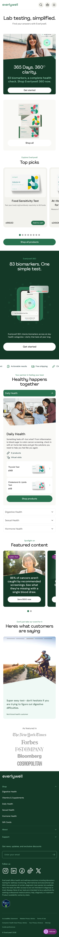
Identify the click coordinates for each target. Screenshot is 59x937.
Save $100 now (24, 599)
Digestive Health (13, 511)
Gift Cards (6, 822)
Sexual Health (12, 520)
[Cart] (47, 5)
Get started (29, 90)
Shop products (29, 498)
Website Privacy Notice (27, 918)
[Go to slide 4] (28, 235)
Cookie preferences (8, 927)
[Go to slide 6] (33, 235)
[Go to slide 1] (20, 235)
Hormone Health (14, 528)
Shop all (30, 142)
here (4, 888)
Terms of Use (41, 918)
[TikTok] (30, 871)
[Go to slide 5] (31, 235)
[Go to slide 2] (22, 235)
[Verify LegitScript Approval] (6, 903)
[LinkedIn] (13, 871)
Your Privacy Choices (36, 923)
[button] (53, 854)
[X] (38, 871)
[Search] (41, 5)
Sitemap (47, 923)
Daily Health (11, 393)
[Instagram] (5, 871)
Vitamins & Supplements (13, 797)
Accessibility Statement (10, 918)
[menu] (54, 5)
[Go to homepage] (10, 5)
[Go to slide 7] (36, 235)
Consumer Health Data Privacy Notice (14, 923)
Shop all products (30, 242)
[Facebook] (22, 871)
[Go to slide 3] (25, 235)
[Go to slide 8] (39, 235)
